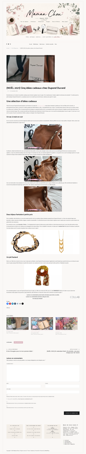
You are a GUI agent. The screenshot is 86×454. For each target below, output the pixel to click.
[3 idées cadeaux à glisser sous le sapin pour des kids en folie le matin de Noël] (42, 323)
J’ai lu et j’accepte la (20, 399)
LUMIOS (52, 431)
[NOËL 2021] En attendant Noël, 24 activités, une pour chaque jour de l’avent (63, 351)
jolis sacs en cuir (41, 105)
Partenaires (68, 442)
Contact (67, 440)
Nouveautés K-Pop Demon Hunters (33, 432)
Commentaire (9, 363)
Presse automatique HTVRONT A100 (15, 432)
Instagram (67, 441)
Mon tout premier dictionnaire (33, 435)
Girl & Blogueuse (18, 342)
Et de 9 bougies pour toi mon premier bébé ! (19, 350)
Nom (7, 383)
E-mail (46, 383)
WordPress (47, 450)
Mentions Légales (70, 444)
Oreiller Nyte (15, 435)
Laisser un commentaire (71, 413)
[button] (24, 242)
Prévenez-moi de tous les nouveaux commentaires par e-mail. (21, 403)
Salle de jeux (42, 44)
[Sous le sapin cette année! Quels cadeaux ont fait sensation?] (67, 323)
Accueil (30, 44)
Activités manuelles (49, 44)
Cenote (32, 450)
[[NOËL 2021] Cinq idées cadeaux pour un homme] (18, 323)
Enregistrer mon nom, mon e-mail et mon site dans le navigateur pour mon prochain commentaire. (30, 396)
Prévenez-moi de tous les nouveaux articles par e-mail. (20, 407)
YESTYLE (52, 428)
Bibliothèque (35, 44)
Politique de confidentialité (25, 399)
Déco (56, 44)
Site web (8, 389)
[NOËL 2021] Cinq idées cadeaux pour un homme (16, 330)
